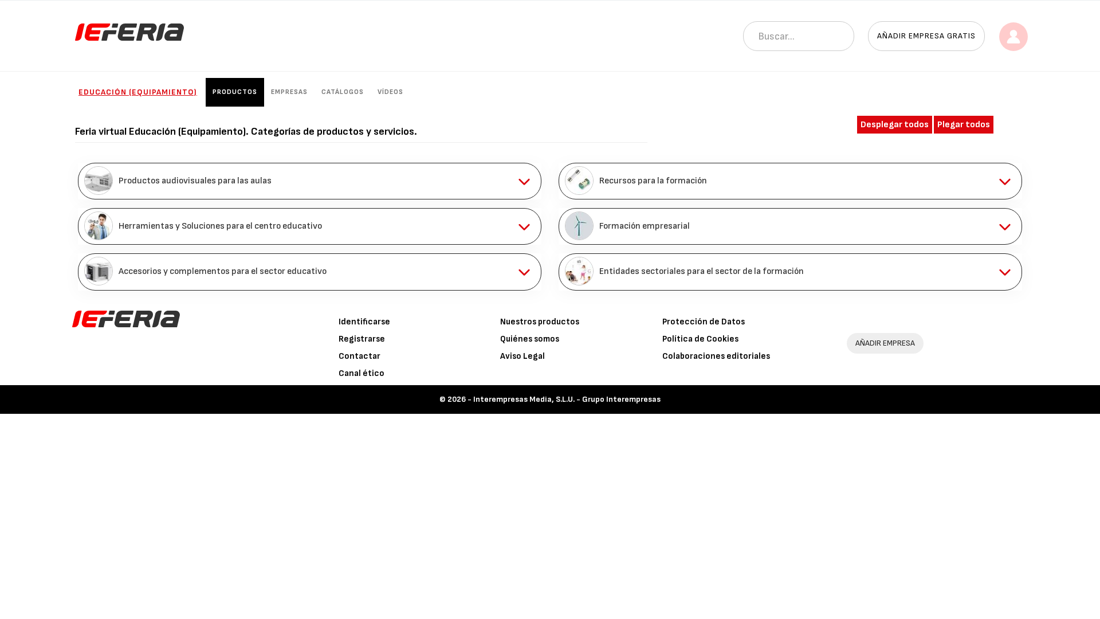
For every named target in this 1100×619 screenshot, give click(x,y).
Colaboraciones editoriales (716, 356)
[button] (309, 181)
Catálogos (342, 92)
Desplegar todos (895, 124)
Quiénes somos (529, 339)
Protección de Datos (703, 321)
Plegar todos (963, 124)
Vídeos (390, 92)
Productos (235, 92)
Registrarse (362, 339)
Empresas (289, 92)
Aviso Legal (522, 356)
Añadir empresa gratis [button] (926, 36)
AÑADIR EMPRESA (885, 343)
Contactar (359, 356)
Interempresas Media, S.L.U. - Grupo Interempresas (567, 399)
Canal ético (361, 373)
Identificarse (364, 321)
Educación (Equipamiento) (137, 92)
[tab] (309, 181)
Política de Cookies (700, 339)
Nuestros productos (539, 321)
